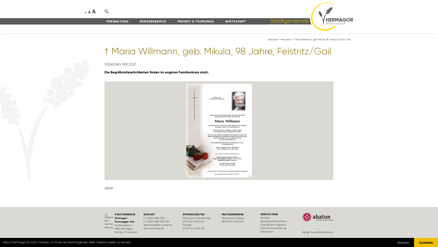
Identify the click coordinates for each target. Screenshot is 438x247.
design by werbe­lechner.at (318, 232)
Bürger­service (153, 21)
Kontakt (265, 217)
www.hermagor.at (154, 228)
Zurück (109, 187)
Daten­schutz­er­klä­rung (274, 228)
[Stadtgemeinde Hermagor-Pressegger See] (295, 16)
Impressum (267, 231)
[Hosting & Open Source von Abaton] (316, 218)
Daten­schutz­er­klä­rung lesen (151, 242)
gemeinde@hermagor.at (158, 225)
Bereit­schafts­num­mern (274, 221)
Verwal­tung (117, 21)
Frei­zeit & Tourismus (195, 21)
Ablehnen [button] (403, 242)
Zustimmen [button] (426, 242)
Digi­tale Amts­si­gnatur (273, 224)
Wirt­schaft (235, 21)
